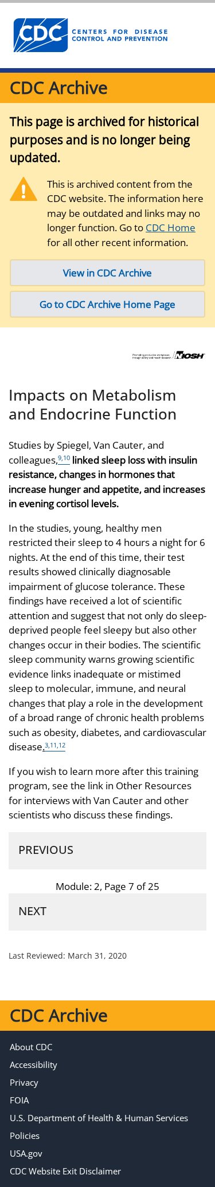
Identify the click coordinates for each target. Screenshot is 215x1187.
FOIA (19, 1100)
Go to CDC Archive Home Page (107, 304)
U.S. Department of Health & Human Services (99, 1117)
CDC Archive (59, 87)
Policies (25, 1135)
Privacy (24, 1082)
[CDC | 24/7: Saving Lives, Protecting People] (90, 35)
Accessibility (33, 1064)
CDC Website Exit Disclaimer (65, 1171)
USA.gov (26, 1153)
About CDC (31, 1047)
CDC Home (171, 227)
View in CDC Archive (107, 272)
